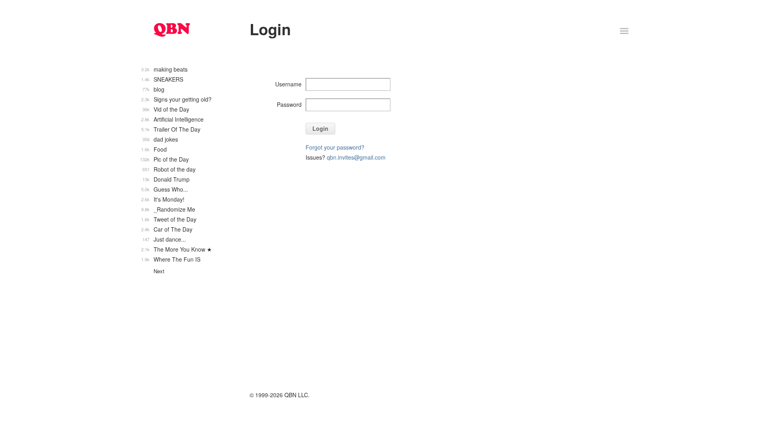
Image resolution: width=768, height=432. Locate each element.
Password (289, 104)
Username (288, 84)
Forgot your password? (335, 147)
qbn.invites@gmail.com (356, 157)
